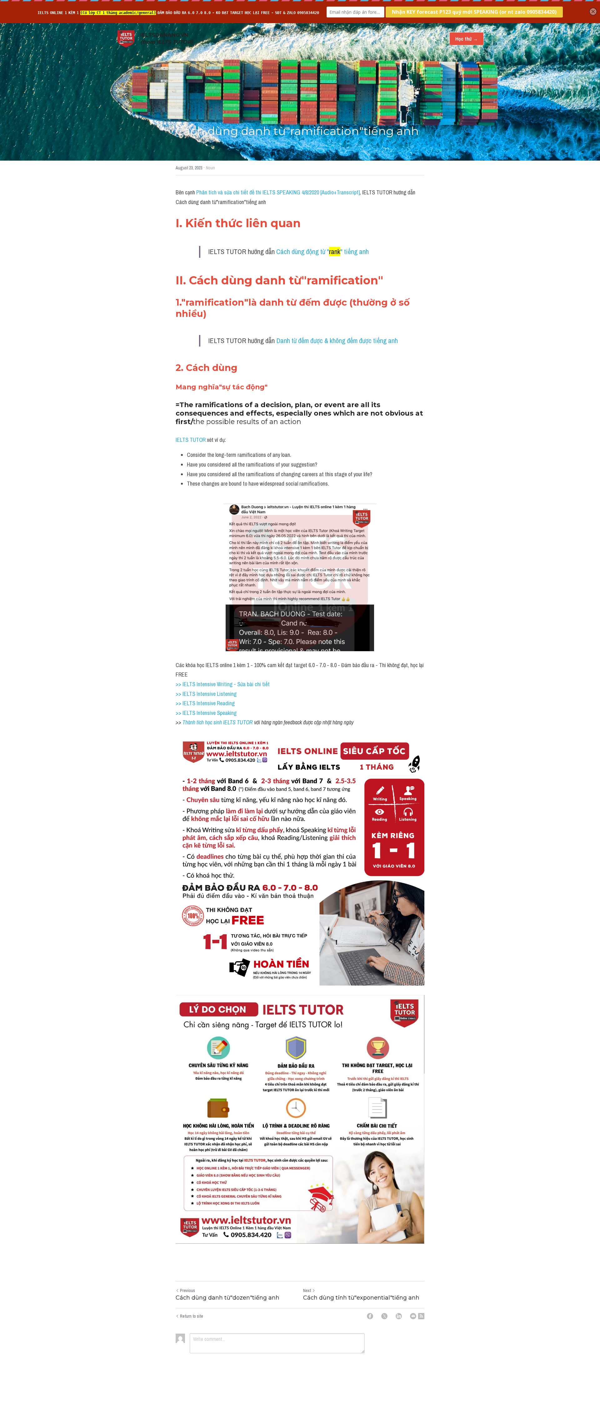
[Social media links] (442, 38)
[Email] (413, 1316)
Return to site (191, 1316)
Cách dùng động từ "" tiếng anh (322, 251)
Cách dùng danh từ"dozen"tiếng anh (227, 1297)
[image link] (126, 38)
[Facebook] (370, 1316)
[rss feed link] (421, 1316)
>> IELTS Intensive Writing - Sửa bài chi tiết (223, 684)
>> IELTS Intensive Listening (206, 694)
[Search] (433, 38)
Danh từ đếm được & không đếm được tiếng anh (337, 340)
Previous (187, 1290)
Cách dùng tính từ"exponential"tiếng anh (361, 1297)
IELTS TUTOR (191, 440)
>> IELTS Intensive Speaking (206, 713)
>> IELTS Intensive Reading (205, 703)
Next (307, 1290)
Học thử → (466, 38)
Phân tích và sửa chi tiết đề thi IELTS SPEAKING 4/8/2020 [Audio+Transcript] (278, 192)
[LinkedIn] (399, 1316)
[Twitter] (384, 1316)
